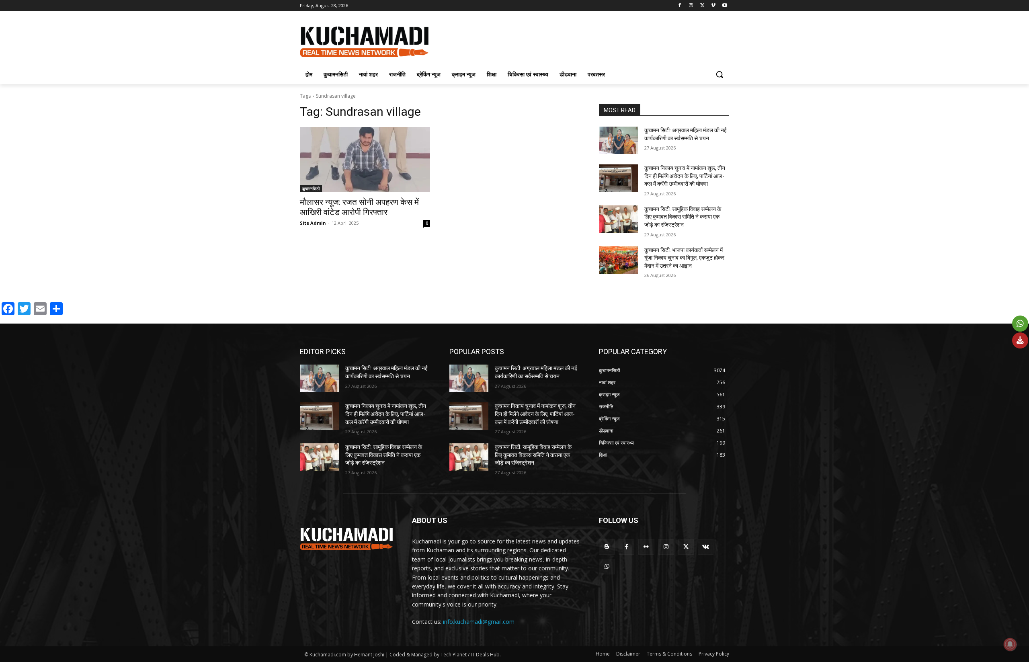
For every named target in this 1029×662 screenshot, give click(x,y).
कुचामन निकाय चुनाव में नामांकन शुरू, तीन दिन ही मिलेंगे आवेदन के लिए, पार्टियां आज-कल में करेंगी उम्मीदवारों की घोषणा (684, 176)
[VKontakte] (705, 547)
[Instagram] (691, 5)
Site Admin (313, 223)
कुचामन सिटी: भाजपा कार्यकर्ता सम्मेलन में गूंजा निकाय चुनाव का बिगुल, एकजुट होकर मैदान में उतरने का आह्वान (684, 258)
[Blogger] (607, 547)
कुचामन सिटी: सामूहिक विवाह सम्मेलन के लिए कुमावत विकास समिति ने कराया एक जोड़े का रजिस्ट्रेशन (682, 217)
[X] (702, 5)
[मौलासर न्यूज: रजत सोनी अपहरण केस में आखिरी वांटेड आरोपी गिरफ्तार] (365, 159)
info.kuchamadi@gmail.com (478, 621)
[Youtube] (724, 5)
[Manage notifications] (1010, 644)
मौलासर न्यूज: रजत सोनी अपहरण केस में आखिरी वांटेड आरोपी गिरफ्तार (359, 207)
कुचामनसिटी (311, 188)
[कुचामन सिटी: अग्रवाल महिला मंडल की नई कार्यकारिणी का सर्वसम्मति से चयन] (618, 140)
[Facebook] (680, 5)
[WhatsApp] (607, 566)
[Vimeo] (713, 5)
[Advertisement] (574, 41)
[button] (719, 74)
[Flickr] (646, 547)
